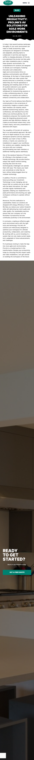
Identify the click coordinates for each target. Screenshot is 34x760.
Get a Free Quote (17, 572)
